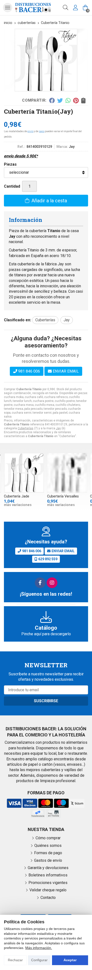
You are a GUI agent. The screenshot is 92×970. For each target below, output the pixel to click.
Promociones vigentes (47, 882)
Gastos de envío (48, 860)
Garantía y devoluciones (48, 867)
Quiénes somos (48, 845)
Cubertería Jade (16, 496)
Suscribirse (46, 701)
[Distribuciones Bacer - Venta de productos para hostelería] (33, 7)
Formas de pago (48, 853)
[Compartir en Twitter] (60, 100)
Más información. (38, 948)
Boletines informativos (47, 875)
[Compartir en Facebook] (51, 100)
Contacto (48, 897)
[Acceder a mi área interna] (75, 7)
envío (30, 131)
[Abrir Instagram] (52, 583)
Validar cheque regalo (47, 890)
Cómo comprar (48, 838)
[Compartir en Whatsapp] (68, 100)
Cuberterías (25, 428)
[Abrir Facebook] (40, 583)
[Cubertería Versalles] (67, 473)
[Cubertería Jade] (24, 473)
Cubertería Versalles (63, 496)
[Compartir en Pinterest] (76, 100)
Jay (58, 428)
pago (41, 131)
